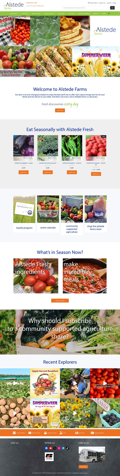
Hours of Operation (38, 6)
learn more (60, 110)
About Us (95, 13)
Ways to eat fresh (49, 13)
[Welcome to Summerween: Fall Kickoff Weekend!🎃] (45, 413)
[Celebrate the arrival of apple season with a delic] (45, 383)
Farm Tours (71, 13)
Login (103, 13)
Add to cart (23, 172)
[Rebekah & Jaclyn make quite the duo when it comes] (75, 383)
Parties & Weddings (84, 13)
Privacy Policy (83, 473)
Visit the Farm (13, 13)
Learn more (83, 467)
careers (109, 3)
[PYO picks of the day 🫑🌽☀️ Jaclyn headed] (15, 383)
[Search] (112, 8)
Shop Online (24, 13)
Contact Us (102, 3)
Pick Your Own (36, 13)
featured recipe (60, 300)
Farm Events (61, 13)
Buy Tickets (93, 3)
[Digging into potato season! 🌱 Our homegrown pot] (15, 413)
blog (114, 3)
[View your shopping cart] (108, 13)
